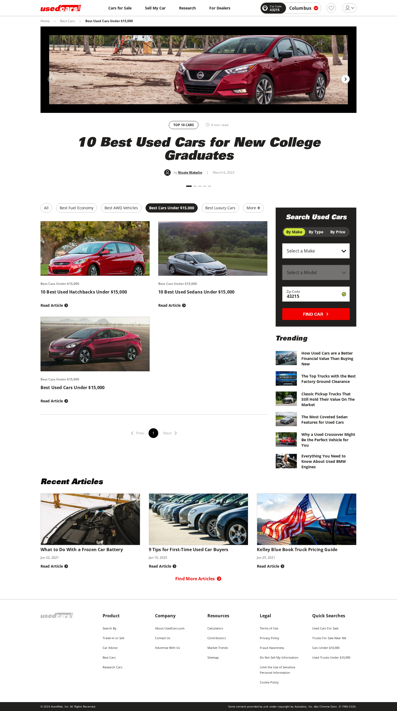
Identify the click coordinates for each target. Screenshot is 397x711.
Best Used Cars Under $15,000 (73, 387)
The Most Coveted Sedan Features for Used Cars (324, 419)
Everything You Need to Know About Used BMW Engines (323, 461)
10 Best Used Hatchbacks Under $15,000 (84, 292)
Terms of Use (269, 628)
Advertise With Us (167, 648)
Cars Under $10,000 (325, 648)
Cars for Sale (120, 8)
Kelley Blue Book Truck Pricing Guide (297, 549)
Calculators (215, 628)
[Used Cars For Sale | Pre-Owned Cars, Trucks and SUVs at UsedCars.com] (61, 8)
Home (45, 21)
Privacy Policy (269, 638)
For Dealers (219, 8)
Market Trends (217, 648)
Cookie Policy (269, 682)
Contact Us (162, 638)
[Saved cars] (331, 8)
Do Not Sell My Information (279, 657)
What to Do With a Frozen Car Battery (82, 549)
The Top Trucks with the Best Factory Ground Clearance (328, 378)
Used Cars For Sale (325, 628)
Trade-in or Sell (113, 638)
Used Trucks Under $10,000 (331, 657)
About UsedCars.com (169, 628)
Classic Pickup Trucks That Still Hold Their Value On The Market (328, 399)
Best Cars (67, 21)
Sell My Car (155, 8)
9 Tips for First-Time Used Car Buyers (188, 549)
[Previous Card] (52, 79)
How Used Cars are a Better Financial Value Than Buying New (327, 358)
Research (187, 8)
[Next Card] (345, 79)
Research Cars (112, 667)
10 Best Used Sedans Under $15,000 (196, 292)
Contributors (216, 638)
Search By (109, 628)
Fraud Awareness (272, 648)
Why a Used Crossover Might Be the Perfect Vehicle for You (328, 440)
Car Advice (110, 648)
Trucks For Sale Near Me (329, 638)
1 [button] (153, 433)
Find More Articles (195, 579)
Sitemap (213, 657)
